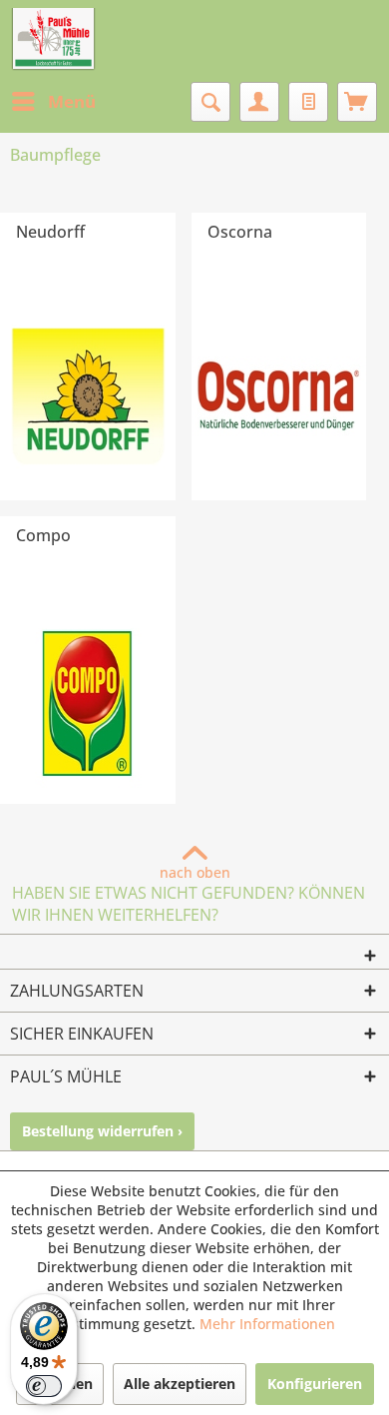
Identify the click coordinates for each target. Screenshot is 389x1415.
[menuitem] (53, 102)
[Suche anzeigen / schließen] (210, 102)
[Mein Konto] (259, 102)
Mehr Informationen (267, 1323)
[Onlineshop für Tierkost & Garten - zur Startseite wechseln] (53, 40)
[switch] (44, 1386)
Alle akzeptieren (179, 1383)
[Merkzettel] (308, 102)
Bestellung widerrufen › (102, 1130)
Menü (72, 101)
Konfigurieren (314, 1383)
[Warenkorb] (357, 102)
